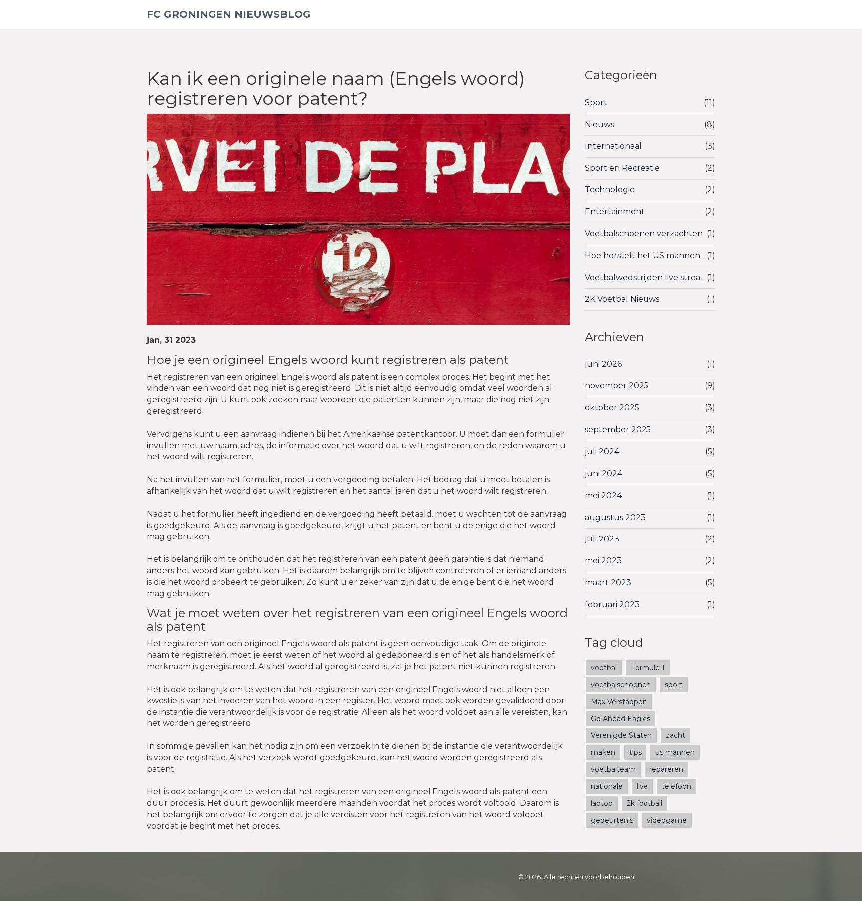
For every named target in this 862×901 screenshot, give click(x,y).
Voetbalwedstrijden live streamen (646, 277)
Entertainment (615, 211)
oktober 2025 (612, 407)
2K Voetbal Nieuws (622, 299)
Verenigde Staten (621, 735)
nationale (607, 786)
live (642, 786)
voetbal (604, 667)
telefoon (676, 786)
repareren (666, 769)
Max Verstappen (619, 701)
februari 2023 (612, 604)
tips (635, 752)
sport (674, 684)
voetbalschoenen (621, 684)
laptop (602, 803)
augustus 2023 (615, 517)
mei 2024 (603, 495)
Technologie (610, 189)
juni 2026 (603, 364)
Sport (596, 102)
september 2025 (618, 429)
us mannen (675, 752)
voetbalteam (613, 769)
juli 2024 (602, 451)
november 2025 (616, 385)
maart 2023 (608, 582)
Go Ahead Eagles (620, 718)
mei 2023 (603, 560)
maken (603, 752)
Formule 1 (648, 667)
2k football (644, 803)
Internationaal (613, 146)
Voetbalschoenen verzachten (644, 233)
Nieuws (599, 124)
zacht (675, 735)
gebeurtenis (612, 820)
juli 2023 (602, 538)
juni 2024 (603, 473)
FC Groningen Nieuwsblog (229, 14)
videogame (667, 820)
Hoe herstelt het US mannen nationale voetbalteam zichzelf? (646, 255)
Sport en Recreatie (622, 168)
